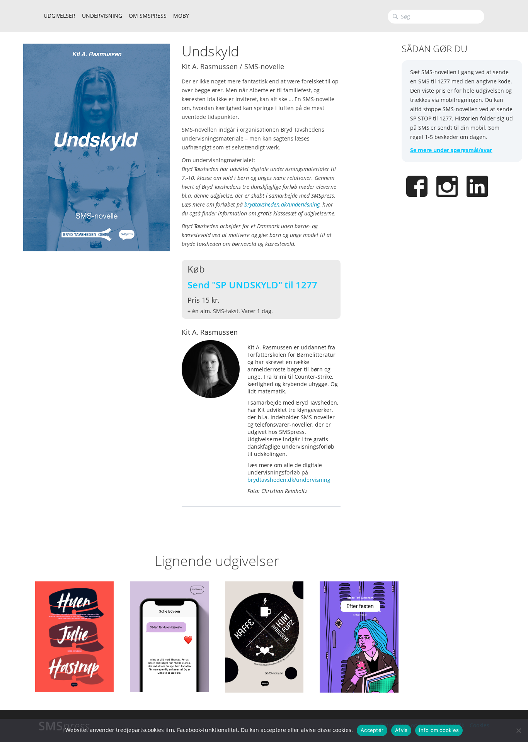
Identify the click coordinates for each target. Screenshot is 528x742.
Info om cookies (439, 730)
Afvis (401, 730)
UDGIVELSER (59, 15)
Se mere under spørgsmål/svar (451, 150)
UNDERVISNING (102, 15)
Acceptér (372, 730)
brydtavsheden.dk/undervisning (282, 204)
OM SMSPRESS (148, 15)
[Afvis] (518, 730)
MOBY (181, 15)
